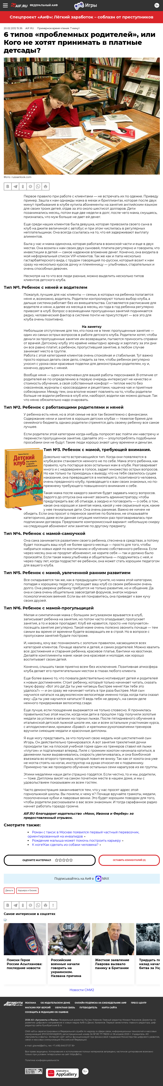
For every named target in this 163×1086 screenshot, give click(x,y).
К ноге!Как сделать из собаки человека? (65, 845)
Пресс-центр (138, 1003)
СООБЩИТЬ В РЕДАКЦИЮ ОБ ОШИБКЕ (46, 1012)
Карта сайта (109, 1007)
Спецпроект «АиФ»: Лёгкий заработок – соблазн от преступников (81, 17)
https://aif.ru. (76, 1054)
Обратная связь (65, 1007)
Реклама (30, 1003)
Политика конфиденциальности (42, 1060)
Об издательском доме (55, 1003)
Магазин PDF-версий (37, 1007)
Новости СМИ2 (82, 990)
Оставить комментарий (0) (129, 860)
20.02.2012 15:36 (13, 28)
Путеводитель (88, 1007)
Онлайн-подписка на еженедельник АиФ (100, 1003)
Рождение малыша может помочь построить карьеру (76, 840)
